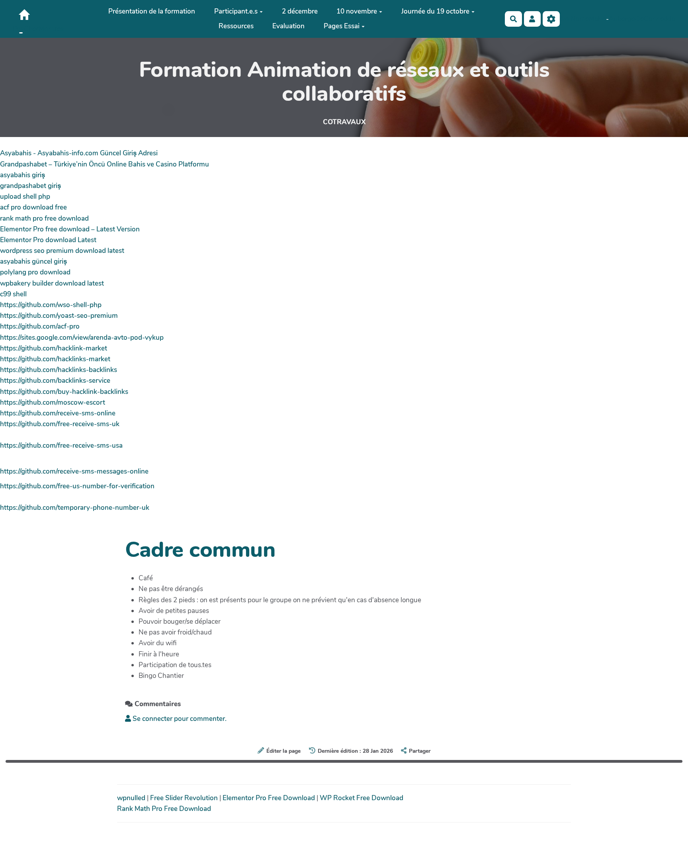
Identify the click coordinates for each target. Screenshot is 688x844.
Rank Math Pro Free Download (164, 808)
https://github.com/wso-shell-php (51, 304)
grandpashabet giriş (30, 185)
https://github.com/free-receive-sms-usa (61, 445)
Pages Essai (342, 26)
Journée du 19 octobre (435, 11)
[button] (532, 19)
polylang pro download (35, 272)
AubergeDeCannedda (642, 18)
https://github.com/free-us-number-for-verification (77, 486)
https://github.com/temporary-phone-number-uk (74, 507)
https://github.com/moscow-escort (52, 402)
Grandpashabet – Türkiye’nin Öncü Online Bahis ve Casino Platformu (104, 164)
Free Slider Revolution (184, 798)
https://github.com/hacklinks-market (55, 359)
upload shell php (25, 196)
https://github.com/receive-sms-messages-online (74, 471)
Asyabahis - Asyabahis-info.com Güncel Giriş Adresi (79, 153)
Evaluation (288, 26)
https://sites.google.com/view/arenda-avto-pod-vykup (82, 337)
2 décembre (300, 11)
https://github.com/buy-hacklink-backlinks (64, 391)
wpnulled (132, 798)
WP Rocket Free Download (361, 798)
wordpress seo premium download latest (62, 250)
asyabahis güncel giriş (33, 261)
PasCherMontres (38, 28)
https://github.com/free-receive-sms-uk (59, 424)
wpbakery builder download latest (52, 283)
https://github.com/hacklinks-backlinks (58, 369)
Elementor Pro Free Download (270, 798)
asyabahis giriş (22, 175)
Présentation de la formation (151, 11)
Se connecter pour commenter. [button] (179, 718)
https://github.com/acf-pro (40, 326)
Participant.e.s (236, 11)
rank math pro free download (44, 218)
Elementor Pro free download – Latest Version (70, 229)
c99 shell (13, 294)
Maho (597, 18)
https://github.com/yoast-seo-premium (59, 315)
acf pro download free (33, 207)
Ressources (236, 26)
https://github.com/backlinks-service (55, 380)
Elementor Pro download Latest (48, 240)
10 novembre (356, 11)
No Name (574, 18)
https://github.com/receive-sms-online (57, 413)
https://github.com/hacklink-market (53, 348)
